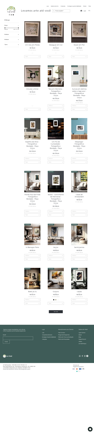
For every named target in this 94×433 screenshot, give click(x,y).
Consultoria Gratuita (47, 334)
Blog (80, 337)
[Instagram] (11, 15)
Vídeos (80, 341)
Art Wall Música (82, 343)
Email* (4, 334)
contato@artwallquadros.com (10, 367)
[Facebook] (9, 15)
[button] (89, 10)
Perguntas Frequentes (63, 334)
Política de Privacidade (64, 339)
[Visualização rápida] (32, 32)
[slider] (5, 28)
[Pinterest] (13, 15)
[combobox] (32, 56)
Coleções (44, 339)
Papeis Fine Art (82, 339)
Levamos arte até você (36, 10)
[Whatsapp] (80, 356)
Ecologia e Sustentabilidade (49, 337)
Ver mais (56, 311)
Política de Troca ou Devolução (65, 337)
